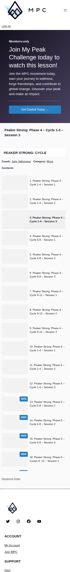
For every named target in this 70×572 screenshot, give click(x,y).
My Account (12, 545)
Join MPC (11, 552)
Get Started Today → (35, 109)
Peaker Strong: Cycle (25, 153)
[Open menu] (65, 10)
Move (50, 161)
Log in (6, 26)
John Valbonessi (21, 161)
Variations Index (11, 478)
